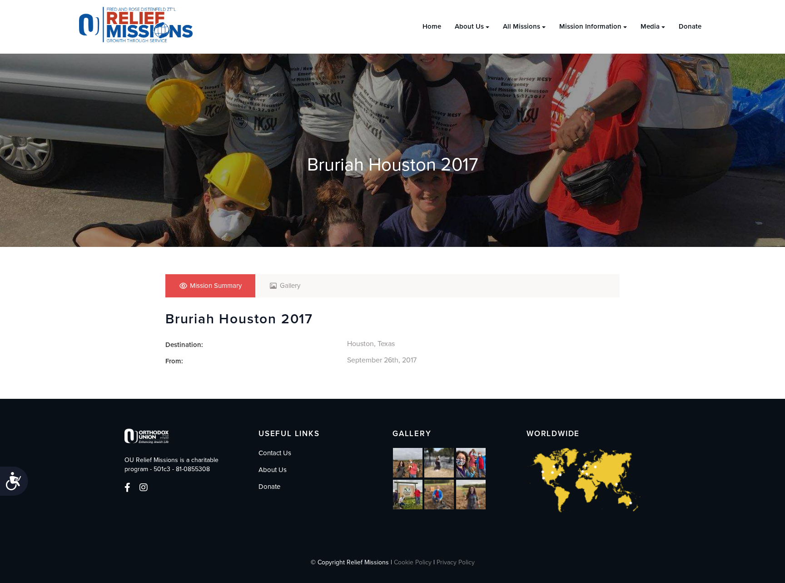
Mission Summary (216, 285)
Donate (690, 26)
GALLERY (412, 433)
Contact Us (274, 453)
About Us (469, 26)
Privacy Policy (456, 562)
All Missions (521, 26)
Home (431, 26)
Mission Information (590, 26)
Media (650, 26)
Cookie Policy (413, 562)
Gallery (290, 285)
